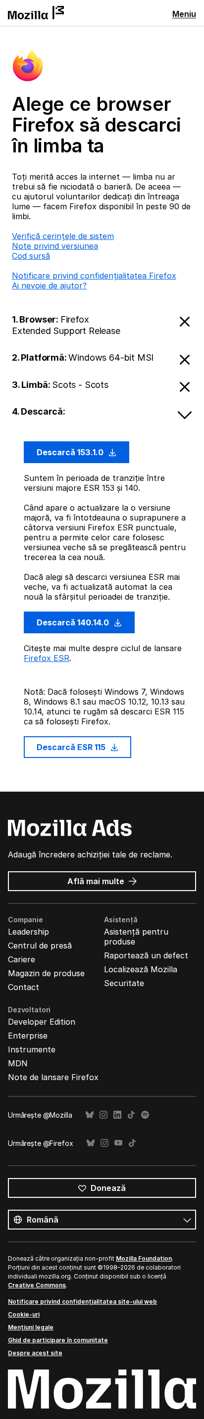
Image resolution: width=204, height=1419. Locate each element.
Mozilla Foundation (144, 1258)
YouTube (118, 1143)
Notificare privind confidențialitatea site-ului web (82, 1301)
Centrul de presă (40, 945)
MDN (18, 1063)
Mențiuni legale (30, 1327)
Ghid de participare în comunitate (58, 1340)
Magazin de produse (46, 973)
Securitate (124, 983)
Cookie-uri (24, 1314)
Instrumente (31, 1049)
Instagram (103, 1115)
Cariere (21, 959)
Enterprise (28, 1036)
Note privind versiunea (55, 246)
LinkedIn (117, 1115)
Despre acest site (35, 1353)
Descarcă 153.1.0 (71, 452)
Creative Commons (37, 1285)
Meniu (184, 14)
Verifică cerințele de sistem (63, 236)
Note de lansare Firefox (53, 1077)
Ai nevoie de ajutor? (49, 285)
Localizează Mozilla (140, 969)
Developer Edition (41, 1022)
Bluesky (90, 1115)
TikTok (131, 1115)
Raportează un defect (146, 955)
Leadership (28, 932)
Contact (23, 987)
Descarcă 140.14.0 (74, 622)
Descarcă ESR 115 (72, 747)
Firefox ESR (46, 658)
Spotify (145, 1115)
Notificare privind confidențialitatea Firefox (94, 276)
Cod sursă (31, 256)
